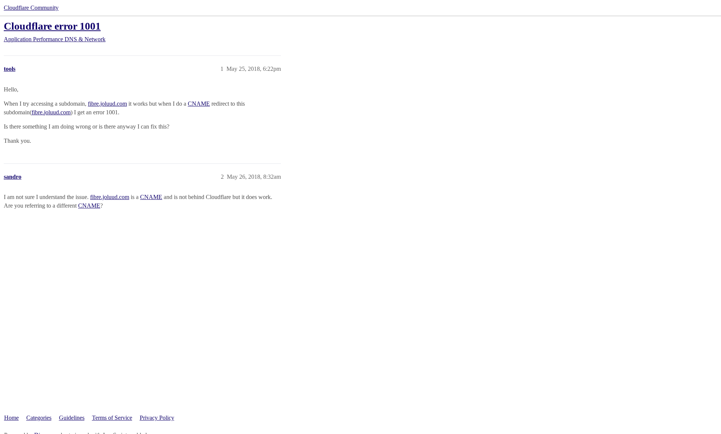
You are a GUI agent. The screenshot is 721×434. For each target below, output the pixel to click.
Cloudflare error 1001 (52, 26)
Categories (38, 418)
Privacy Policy (157, 418)
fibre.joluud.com (107, 103)
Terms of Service (112, 418)
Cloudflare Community (31, 7)
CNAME (199, 103)
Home (11, 418)
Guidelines (71, 418)
